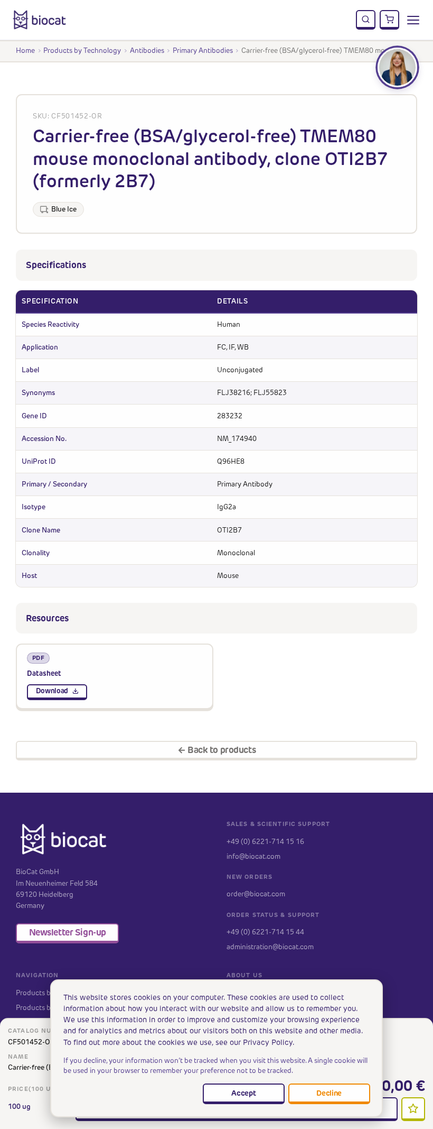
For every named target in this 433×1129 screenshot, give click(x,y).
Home (25, 50)
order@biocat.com (256, 893)
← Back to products (216, 750)
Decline (329, 1093)
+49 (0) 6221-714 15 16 (265, 841)
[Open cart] (390, 20)
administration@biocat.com (270, 946)
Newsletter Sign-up (67, 932)
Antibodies (147, 50)
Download (52, 690)
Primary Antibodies (203, 50)
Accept (243, 1093)
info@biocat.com (253, 856)
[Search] (366, 20)
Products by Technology (82, 50)
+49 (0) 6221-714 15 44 (265, 932)
